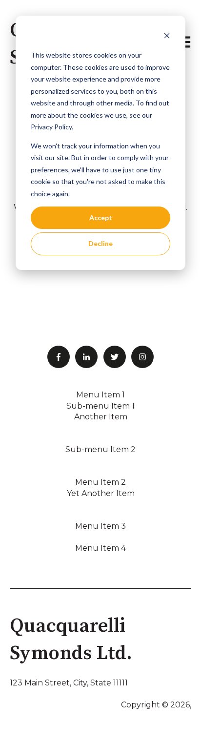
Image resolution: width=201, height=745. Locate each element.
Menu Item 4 (100, 548)
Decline (100, 243)
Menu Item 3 (100, 526)
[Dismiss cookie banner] (166, 37)
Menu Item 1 (100, 394)
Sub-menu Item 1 (100, 406)
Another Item (100, 416)
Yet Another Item (101, 493)
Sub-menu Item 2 (100, 449)
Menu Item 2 (100, 482)
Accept (100, 217)
